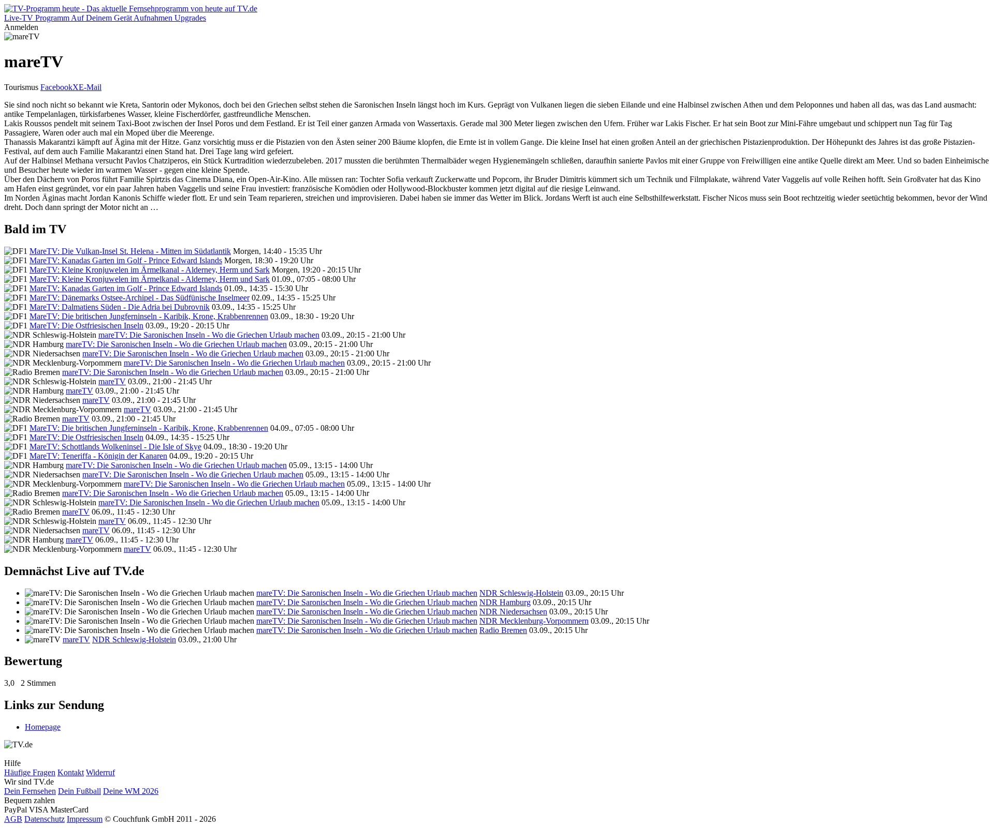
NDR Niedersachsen (513, 611)
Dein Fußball (79, 791)
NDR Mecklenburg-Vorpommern (534, 620)
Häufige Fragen (29, 772)
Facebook (56, 87)
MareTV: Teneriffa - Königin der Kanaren (98, 455)
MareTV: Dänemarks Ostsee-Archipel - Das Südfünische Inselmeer (140, 297)
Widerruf (100, 772)
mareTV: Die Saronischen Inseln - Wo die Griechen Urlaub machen (208, 334)
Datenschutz (44, 819)
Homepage (43, 726)
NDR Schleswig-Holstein (521, 593)
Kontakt (70, 772)
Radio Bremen (503, 630)
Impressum (85, 819)
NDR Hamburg (505, 602)
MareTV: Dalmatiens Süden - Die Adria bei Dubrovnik (120, 307)
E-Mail (90, 87)
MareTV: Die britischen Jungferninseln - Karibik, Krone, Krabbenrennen (149, 316)
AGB (13, 819)
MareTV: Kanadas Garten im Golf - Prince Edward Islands (126, 260)
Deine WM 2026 (130, 791)
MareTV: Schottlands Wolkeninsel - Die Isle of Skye (115, 446)
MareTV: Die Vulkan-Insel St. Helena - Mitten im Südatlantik (130, 251)
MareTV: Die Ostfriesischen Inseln (86, 325)
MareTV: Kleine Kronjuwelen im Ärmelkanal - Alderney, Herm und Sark (150, 269)
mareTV (112, 381)
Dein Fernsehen (30, 791)
